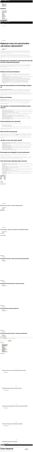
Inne (3, 13)
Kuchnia (3, 347)
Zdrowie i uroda (4, 351)
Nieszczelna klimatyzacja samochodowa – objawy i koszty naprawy (12, 283)
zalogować (5, 338)
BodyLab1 (2, 444)
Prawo (3, 17)
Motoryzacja (4, 16)
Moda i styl (4, 5)
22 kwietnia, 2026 (4, 310)
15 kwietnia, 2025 (4, 48)
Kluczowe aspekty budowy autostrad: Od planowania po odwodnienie (12, 423)
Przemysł (3, 18)
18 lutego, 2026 (4, 335)
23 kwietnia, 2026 (6, 425)
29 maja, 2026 (6, 407)
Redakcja (3, 49)
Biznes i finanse (4, 10)
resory (17, 134)
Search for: (1, 446)
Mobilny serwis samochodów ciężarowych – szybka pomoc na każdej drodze (13, 333)
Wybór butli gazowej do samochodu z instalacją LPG (9, 308)
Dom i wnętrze (4, 4)
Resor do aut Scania (3, 99)
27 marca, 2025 (4, 207)
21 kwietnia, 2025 (4, 231)
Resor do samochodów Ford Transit (5, 89)
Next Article (2, 210)
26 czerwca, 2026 (4, 285)
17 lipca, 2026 (4, 260)
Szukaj (1, 339)
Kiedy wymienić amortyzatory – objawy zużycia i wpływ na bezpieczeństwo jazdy (14, 258)
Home (3, 3)
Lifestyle (3, 14)
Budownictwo (4, 11)
